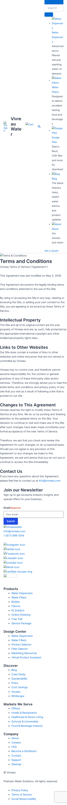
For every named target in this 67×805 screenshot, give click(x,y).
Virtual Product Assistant (26, 657)
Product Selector (21, 644)
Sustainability (19, 678)
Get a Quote (51, 250)
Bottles (15, 601)
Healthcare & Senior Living (27, 717)
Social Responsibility (23, 799)
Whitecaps (17, 696)
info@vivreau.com (50, 480)
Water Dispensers (57, 37)
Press (14, 683)
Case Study (18, 674)
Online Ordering (20, 614)
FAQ (14, 746)
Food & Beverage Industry (27, 725)
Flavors (15, 606)
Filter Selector (19, 648)
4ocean (16, 691)
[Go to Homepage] (13, 526)
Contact (16, 755)
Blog (54, 178)
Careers (16, 742)
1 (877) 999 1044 (14, 535)
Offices (15, 708)
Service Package (21, 623)
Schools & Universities (24, 721)
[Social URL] (33, 544)
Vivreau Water (16, 126)
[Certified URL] (33, 571)
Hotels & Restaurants (24, 712)
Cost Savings (19, 687)
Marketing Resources (24, 653)
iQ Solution (17, 610)
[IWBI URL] (33, 580)
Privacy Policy (19, 790)
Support (16, 760)
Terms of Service (21, 794)
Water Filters (18, 597)
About (55, 228)
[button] (39, 126)
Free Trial (16, 619)
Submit (11, 521)
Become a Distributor (24, 751)
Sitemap (16, 764)
